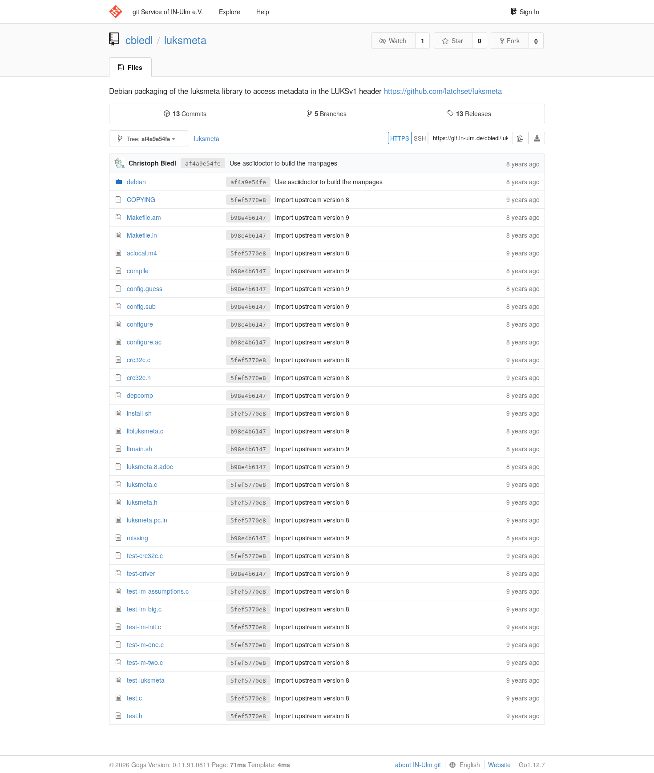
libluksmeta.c (145, 430)
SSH (420, 138)
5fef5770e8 (248, 200)
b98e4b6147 (248, 217)
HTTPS (399, 138)
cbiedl (139, 39)
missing (137, 537)
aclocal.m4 (142, 252)
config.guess (144, 288)
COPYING (141, 199)
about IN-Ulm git (418, 764)
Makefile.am (144, 217)
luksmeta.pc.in (147, 519)
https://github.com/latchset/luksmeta (443, 90)
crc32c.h (139, 377)
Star (457, 40)
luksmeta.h (142, 502)
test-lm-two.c (145, 662)
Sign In (529, 11)
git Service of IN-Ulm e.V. (168, 11)
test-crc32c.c (145, 555)
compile (138, 270)
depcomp (140, 395)
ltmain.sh (139, 448)
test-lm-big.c (144, 608)
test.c (134, 697)
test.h (134, 715)
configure (140, 324)
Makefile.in (142, 235)
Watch (397, 40)
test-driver (141, 573)
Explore (229, 11)
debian (136, 181)
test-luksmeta (146, 680)
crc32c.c (138, 359)
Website (499, 764)
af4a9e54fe (203, 163)
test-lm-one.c (145, 644)
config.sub (141, 306)
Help (262, 11)
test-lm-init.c (144, 626)
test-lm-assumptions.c (158, 591)
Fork (513, 40)
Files (135, 67)
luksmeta (185, 39)
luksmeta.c (142, 484)
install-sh (139, 413)
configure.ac (144, 341)
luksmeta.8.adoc (150, 466)
